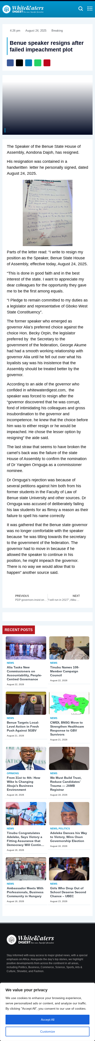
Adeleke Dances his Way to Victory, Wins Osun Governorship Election (68, 837)
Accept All (47, 1019)
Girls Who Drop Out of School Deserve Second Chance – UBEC (68, 892)
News (10, 663)
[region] (47, 1012)
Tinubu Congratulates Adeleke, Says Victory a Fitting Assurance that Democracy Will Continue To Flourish (26, 841)
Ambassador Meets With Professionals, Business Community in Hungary (25, 892)
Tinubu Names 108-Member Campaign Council (64, 671)
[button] (10, 62)
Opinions (13, 773)
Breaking (57, 30)
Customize (47, 1031)
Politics (64, 828)
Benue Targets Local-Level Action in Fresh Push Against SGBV (23, 726)
